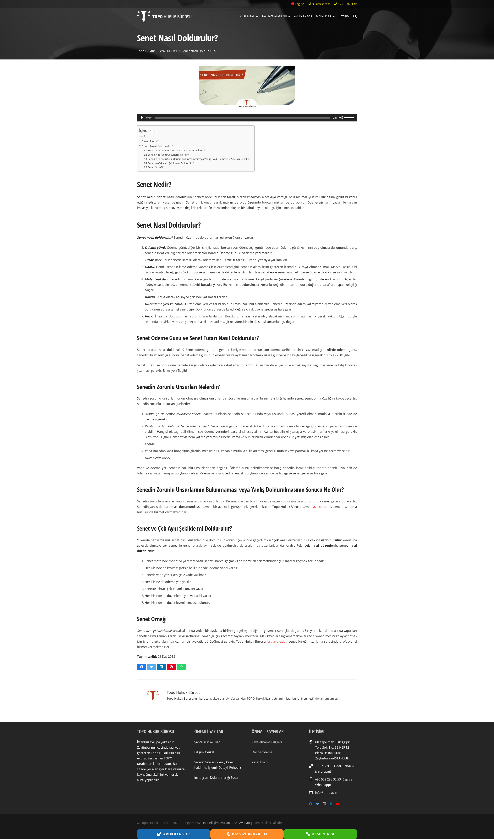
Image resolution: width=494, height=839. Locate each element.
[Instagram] (324, 804)
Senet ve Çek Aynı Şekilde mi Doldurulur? (171, 163)
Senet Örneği (155, 167)
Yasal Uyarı (260, 762)
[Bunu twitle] (151, 667)
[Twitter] (317, 804)
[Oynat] (142, 118)
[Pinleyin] (171, 667)
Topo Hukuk (146, 51)
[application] (247, 117)
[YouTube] (338, 804)
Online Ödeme (262, 752)
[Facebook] (310, 804)
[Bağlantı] (164, 16)
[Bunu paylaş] (141, 667)
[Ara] (355, 16)
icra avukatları (277, 641)
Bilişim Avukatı (204, 752)
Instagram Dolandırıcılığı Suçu (216, 777)
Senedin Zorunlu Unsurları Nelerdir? (168, 154)
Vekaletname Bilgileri (267, 742)
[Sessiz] (341, 118)
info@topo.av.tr (326, 793)
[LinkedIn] (331, 804)
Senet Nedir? (150, 141)
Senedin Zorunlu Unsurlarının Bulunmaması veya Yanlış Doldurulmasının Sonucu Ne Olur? (199, 159)
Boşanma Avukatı (195, 823)
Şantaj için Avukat (207, 742)
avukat (318, 507)
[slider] (349, 117)
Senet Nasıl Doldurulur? (199, 51)
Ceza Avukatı (241, 823)
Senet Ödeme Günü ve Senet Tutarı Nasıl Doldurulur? (178, 150)
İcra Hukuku (168, 51)
